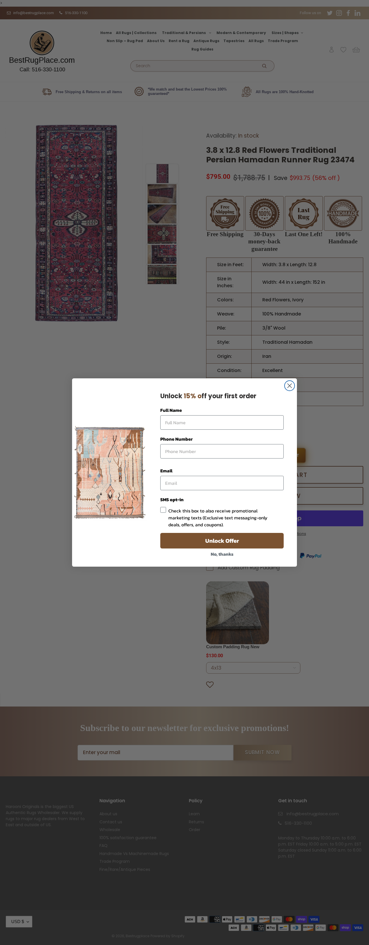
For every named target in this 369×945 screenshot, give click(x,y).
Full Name (171, 410)
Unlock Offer (222, 540)
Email (166, 470)
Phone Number (176, 438)
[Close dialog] (290, 386)
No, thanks (222, 554)
